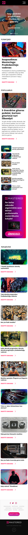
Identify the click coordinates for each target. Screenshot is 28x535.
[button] (3, 20)
